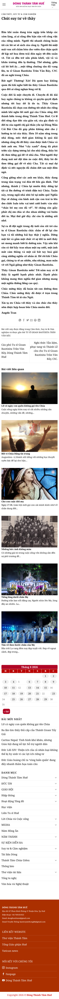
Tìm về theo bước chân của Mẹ (18, 645)
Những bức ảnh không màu (16, 549)
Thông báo (7, 866)
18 (13, 693)
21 (37, 693)
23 (53, 693)
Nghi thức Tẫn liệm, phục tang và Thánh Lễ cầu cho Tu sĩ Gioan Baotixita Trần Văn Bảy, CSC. (44, 351)
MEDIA (5, 824)
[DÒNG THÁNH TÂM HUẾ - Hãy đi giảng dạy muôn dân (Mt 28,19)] (28, 4)
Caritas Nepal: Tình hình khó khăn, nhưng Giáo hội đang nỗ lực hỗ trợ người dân (26, 742)
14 (37, 687)
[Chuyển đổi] (56, 777)
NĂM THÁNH (9, 836)
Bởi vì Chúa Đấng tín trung (15, 453)
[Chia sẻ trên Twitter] (27, 320)
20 (29, 693)
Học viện (6, 807)
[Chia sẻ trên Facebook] (23, 320)
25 (13, 699)
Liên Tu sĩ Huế (10, 813)
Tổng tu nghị (8, 878)
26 (21, 699)
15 (45, 687)
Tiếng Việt (54, 3)
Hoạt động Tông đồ (12, 801)
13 (29, 687)
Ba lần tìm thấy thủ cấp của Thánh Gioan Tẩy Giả (28, 732)
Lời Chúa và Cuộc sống (15, 819)
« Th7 (6, 711)
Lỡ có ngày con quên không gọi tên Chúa (23, 405)
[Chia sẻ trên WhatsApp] (20, 320)
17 (5, 693)
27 (29, 699)
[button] (4, 4)
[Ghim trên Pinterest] (35, 320)
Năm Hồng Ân (9, 830)
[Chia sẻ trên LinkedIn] (39, 320)
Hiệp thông (8, 795)
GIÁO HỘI (7, 789)
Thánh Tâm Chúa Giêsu (15, 860)
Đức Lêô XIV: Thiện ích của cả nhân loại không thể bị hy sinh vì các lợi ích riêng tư (29, 752)
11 (13, 687)
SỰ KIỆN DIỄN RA (12, 842)
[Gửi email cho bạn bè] (31, 320)
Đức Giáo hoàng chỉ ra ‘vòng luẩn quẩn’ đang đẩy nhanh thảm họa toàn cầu (28, 762)
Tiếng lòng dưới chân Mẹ (14, 597)
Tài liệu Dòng (9, 854)
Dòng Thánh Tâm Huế (14, 777)
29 (45, 699)
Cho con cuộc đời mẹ (12, 501)
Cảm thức (6, 14)
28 (37, 699)
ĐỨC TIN (6, 783)
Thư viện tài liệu (11, 872)
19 (21, 693)
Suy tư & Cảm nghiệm (24, 14)
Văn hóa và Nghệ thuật (15, 884)
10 (5, 687)
